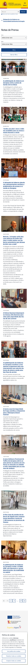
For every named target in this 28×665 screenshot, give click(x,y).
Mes (2, 41)
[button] (24, 600)
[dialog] (13, 648)
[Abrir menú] (24, 3)
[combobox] (14, 37)
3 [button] (14, 601)
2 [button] (10, 601)
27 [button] (21, 601)
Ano (2, 35)
